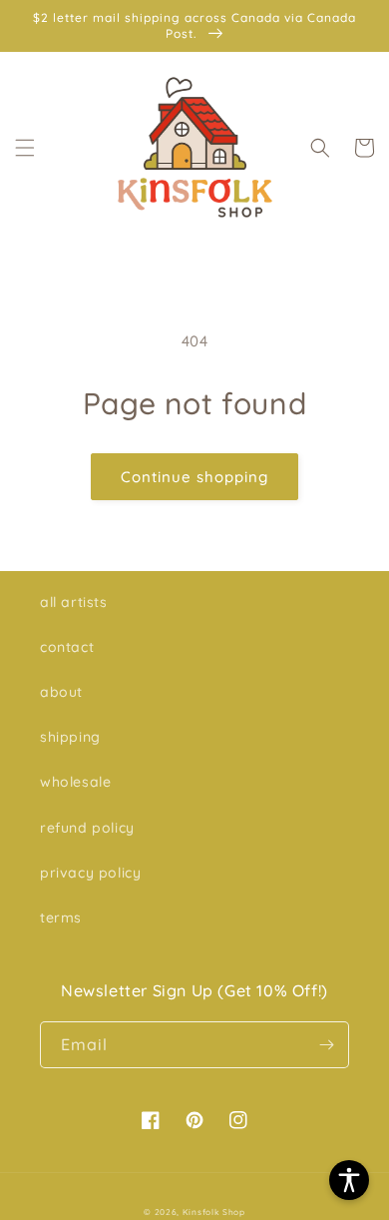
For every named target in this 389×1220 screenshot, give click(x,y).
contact (67, 647)
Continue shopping (194, 476)
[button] (25, 148)
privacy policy (90, 873)
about (61, 692)
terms (61, 917)
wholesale (75, 782)
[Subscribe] (326, 1044)
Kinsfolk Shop (214, 1212)
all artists (74, 602)
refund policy (87, 828)
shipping (70, 737)
